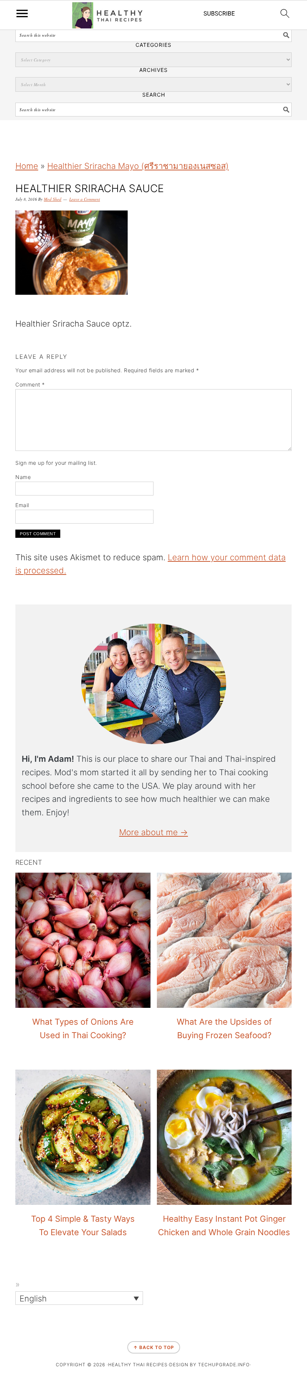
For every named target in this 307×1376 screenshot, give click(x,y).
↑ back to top (153, 1347)
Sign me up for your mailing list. (56, 463)
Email (22, 505)
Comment (30, 384)
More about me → (153, 832)
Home (26, 166)
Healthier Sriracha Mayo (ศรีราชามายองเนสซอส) (138, 166)
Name (23, 477)
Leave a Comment (84, 199)
